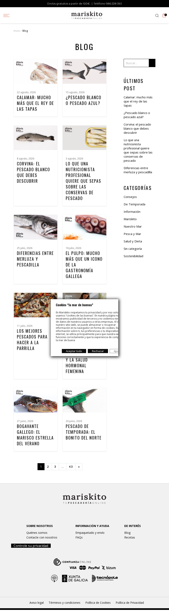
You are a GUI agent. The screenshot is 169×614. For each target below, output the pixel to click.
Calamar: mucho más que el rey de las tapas (35, 103)
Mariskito (130, 219)
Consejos (130, 197)
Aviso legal (36, 603)
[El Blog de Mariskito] (86, 15)
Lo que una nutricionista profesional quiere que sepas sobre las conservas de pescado (83, 180)
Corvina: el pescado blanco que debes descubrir (33, 172)
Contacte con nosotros (41, 537)
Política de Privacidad (130, 603)
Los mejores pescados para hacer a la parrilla (32, 339)
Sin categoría (133, 249)
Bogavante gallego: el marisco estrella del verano (35, 435)
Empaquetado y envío (89, 533)
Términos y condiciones (64, 603)
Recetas (129, 537)
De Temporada (134, 204)
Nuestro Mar (133, 226)
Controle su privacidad (31, 546)
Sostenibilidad (133, 256)
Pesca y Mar (132, 234)
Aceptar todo (74, 351)
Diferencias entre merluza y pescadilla (35, 259)
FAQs (79, 537)
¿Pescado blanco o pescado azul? (83, 100)
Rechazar (98, 351)
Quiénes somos (36, 533)
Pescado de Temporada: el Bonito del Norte (84, 432)
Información (132, 211)
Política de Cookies (98, 603)
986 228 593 (114, 3)
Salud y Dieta (133, 241)
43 (71, 467)
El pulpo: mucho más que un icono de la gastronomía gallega (84, 264)
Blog (127, 533)
